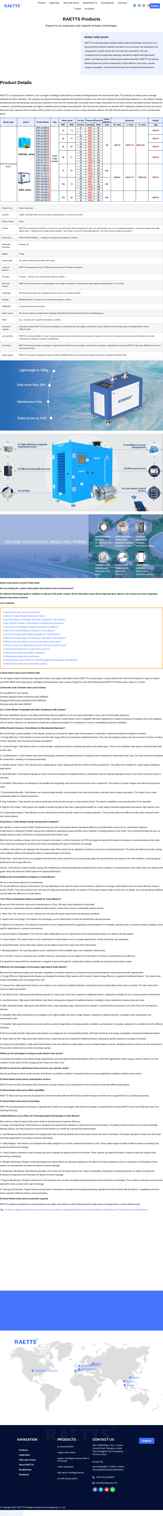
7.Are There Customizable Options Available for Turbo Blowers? (32, 634)
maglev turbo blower (66, 1452)
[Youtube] (106, 1489)
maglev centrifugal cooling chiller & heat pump (73, 1459)
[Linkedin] (100, 1489)
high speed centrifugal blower (70, 1473)
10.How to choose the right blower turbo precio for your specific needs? (35, 645)
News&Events (107, 3)
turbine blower (81, 1210)
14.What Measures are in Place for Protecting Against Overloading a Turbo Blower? (40, 660)
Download (122, 3)
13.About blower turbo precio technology (21, 656)
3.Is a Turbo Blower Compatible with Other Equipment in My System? (34, 620)
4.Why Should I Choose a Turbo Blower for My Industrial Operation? (33, 623)
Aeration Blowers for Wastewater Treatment (107, 1210)
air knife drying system (67, 1478)
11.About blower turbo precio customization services (26, 649)
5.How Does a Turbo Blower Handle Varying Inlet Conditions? (31, 627)
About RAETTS (90, 3)
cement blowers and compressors (37, 1210)
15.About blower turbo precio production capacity (25, 664)
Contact (77, 9)
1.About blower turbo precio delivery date (21, 612)
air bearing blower (65, 1447)
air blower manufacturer (63, 1210)
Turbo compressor (65, 1467)
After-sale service (71, 3)
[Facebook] (95, 1489)
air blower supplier (13, 1210)
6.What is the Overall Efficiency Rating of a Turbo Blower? (29, 631)
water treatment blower (138, 1210)
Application (55, 3)
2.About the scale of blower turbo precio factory (24, 616)
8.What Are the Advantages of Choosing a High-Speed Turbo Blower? (34, 638)
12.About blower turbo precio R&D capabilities (24, 653)
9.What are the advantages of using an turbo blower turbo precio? (32, 642)
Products (42, 3)
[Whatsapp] (112, 1489)
